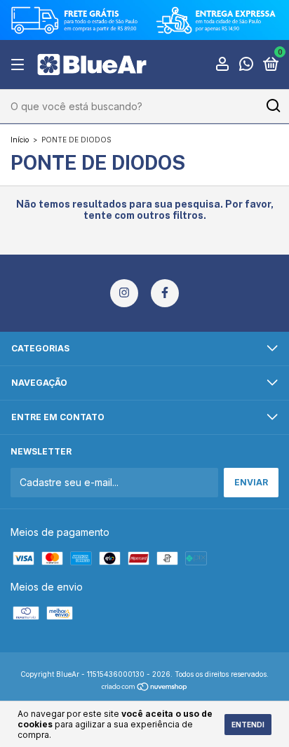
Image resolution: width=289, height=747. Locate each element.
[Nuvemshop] (145, 688)
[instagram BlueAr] (124, 293)
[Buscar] (272, 106)
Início (20, 139)
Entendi (247, 724)
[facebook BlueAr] (165, 293)
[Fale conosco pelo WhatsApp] (246, 65)
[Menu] (20, 65)
